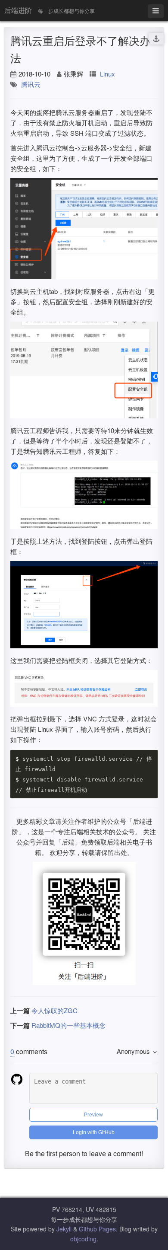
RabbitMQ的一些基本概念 (68, 1025)
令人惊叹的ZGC (54, 1010)
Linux (107, 73)
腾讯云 (30, 84)
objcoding (83, 1238)
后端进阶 (18, 10)
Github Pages (97, 1228)
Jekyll (64, 1228)
